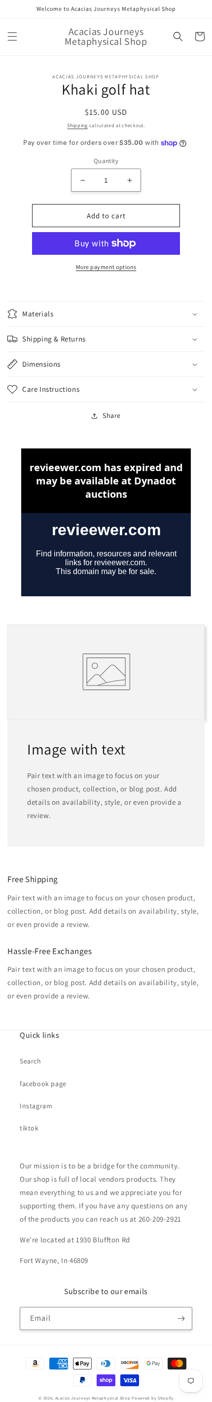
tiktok (29, 1128)
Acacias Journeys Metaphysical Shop (93, 1398)
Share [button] (112, 415)
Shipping (77, 125)
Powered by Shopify (153, 1398)
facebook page (43, 1083)
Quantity (106, 161)
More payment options (106, 267)
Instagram (36, 1105)
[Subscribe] (181, 1318)
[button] (12, 36)
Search (30, 1061)
